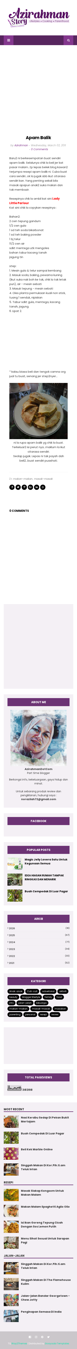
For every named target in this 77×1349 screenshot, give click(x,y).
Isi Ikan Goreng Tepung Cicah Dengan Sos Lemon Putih (42, 1224)
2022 (39, 956)
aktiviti (63, 991)
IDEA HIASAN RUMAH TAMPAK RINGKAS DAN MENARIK (44, 877)
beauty (13, 997)
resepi (43, 1014)
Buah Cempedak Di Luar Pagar (46, 891)
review (54, 1014)
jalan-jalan (25, 1002)
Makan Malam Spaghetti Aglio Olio (45, 1207)
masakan (60, 1008)
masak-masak (43, 479)
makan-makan (23, 479)
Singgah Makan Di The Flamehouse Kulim (46, 1282)
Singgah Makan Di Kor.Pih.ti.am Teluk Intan (43, 1167)
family (48, 997)
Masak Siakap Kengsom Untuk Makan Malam (42, 1193)
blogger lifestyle (31, 997)
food (59, 997)
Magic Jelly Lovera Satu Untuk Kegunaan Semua (46, 861)
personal (30, 1014)
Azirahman (21, 145)
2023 (39, 949)
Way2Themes (19, 1343)
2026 (39, 928)
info (11, 1002)
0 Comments (39, 149)
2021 (39, 963)
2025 (39, 935)
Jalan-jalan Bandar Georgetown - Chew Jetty (45, 1298)
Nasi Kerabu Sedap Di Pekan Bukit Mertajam (45, 1119)
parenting (15, 1014)
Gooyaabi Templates (57, 1343)
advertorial (48, 991)
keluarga (41, 1002)
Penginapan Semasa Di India (41, 1312)
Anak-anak (15, 991)
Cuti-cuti (32, 991)
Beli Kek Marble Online (37, 1149)
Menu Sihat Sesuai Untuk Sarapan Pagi (45, 1240)
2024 (39, 942)
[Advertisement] (38, 90)
